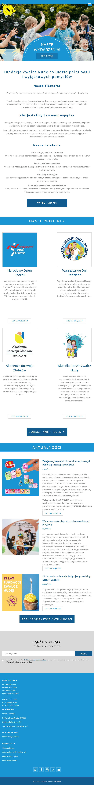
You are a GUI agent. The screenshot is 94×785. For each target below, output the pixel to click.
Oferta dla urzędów (10, 756)
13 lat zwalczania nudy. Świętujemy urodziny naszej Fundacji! (66, 578)
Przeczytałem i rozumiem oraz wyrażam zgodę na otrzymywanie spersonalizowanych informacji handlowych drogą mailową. (47, 661)
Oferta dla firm (8, 748)
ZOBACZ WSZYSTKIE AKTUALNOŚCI (47, 619)
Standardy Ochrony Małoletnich (15, 726)
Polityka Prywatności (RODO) (14, 718)
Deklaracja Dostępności (11, 722)
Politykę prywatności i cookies (35, 660)
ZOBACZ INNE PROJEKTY (47, 431)
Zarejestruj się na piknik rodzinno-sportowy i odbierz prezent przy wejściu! (66, 463)
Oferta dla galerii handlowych (14, 752)
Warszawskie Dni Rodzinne (74, 272)
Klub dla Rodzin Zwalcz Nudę (74, 368)
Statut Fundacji (8, 713)
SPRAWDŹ (47, 55)
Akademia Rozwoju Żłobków (19, 368)
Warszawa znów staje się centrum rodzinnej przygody (65, 522)
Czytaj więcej (47, 203)
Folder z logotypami (10, 736)
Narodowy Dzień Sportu (20, 272)
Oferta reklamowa (9, 760)
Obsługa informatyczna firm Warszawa (47, 781)
